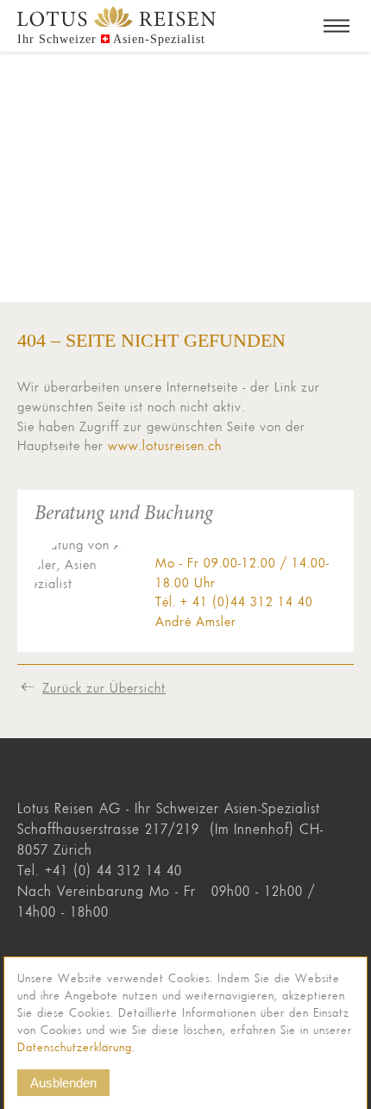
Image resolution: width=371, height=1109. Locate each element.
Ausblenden (63, 1082)
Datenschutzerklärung (74, 1047)
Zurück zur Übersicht (104, 687)
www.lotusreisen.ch (165, 445)
